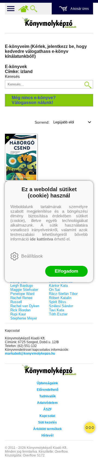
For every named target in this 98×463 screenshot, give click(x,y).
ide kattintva (41, 239)
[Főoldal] (23, 9)
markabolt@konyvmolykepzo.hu (30, 353)
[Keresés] (34, 9)
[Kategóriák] (89, 427)
